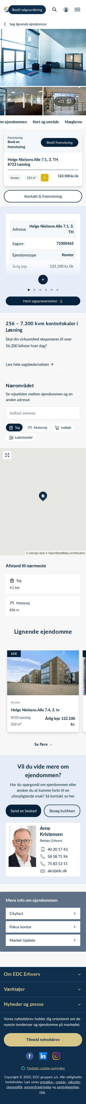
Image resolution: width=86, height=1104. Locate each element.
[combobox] (43, 413)
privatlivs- (47, 1082)
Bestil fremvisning (60, 142)
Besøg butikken (62, 810)
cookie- (61, 1082)
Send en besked (24, 810)
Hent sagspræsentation (40, 301)
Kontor (15, 702)
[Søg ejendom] (54, 9)
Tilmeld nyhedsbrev (43, 1040)
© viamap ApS (35, 553)
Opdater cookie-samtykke (46, 1068)
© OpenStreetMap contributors (65, 553)
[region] (43, 501)
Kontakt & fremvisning (43, 196)
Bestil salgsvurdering (27, 10)
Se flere (41, 744)
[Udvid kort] (7, 455)
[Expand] (43, 279)
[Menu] (77, 9)
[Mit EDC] (66, 9)
